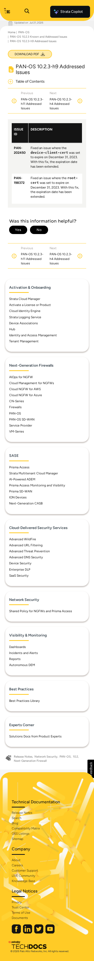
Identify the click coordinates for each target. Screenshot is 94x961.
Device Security (20, 563)
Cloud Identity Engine (24, 311)
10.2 (75, 756)
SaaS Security (18, 575)
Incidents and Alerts (23, 653)
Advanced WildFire (22, 539)
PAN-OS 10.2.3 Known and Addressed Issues (38, 36)
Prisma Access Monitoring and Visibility (37, 485)
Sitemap (17, 839)
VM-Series (16, 431)
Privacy (17, 902)
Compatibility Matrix (26, 828)
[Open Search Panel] (27, 12)
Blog (15, 823)
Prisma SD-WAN (20, 491)
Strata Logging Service (25, 317)
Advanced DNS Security (26, 557)
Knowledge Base (23, 881)
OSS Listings (21, 833)
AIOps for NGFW (21, 377)
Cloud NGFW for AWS (25, 389)
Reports (15, 659)
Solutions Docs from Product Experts (35, 736)
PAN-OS (24, 32)
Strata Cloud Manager (24, 299)
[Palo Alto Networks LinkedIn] (28, 932)
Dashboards (17, 647)
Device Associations (23, 323)
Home (11, 32)
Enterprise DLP (19, 569)
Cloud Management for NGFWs (31, 383)
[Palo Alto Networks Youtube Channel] (50, 932)
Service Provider (20, 425)
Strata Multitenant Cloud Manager (33, 473)
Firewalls (15, 407)
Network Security (45, 756)
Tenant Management (24, 341)
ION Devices (18, 497)
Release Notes (23, 756)
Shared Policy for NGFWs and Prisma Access (40, 611)
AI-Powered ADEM (22, 479)
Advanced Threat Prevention (29, 551)
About (16, 860)
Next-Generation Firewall (30, 761)
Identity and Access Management (33, 335)
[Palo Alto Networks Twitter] (39, 932)
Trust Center (20, 907)
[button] (90, 769)
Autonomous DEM (22, 665)
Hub (12, 329)
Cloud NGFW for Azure (25, 395)
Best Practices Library (24, 701)
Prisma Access (19, 467)
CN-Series (16, 401)
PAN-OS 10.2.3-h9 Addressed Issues (33, 41)
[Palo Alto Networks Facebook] (17, 932)
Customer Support (25, 870)
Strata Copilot (71, 11)
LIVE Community (23, 876)
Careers (17, 865)
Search (16, 818)
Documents (20, 918)
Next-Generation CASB (26, 503)
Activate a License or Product (30, 305)
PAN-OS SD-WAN (21, 419)
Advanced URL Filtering (26, 545)
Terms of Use (21, 912)
